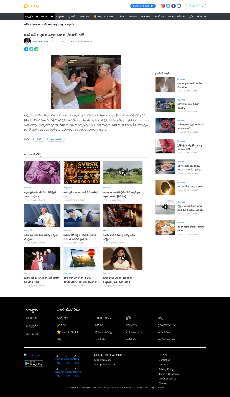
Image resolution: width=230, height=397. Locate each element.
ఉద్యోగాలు (62, 318)
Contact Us (164, 360)
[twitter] (31, 51)
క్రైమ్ (128, 318)
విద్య (160, 318)
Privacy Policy (166, 369)
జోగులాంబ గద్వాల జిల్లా (53, 24)
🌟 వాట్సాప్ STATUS (69, 332)
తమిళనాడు (32, 334)
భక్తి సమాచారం (134, 332)
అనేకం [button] (199, 16)
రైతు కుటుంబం (166, 325)
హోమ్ (26, 24)
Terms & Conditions (169, 374)
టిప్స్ (59, 339)
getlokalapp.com (102, 360)
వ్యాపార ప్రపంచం (167, 339)
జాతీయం (131, 325)
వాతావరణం (164, 332)
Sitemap (163, 383)
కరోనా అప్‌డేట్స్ (103, 332)
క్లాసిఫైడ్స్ (131, 339)
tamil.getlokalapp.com (105, 364)
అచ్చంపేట (70, 24)
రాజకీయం (101, 339)
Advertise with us (167, 378)
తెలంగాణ (44, 16)
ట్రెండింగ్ (61, 325)
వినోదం (99, 325)
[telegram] (26, 51)
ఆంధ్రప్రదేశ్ (29, 16)
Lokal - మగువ (103, 318)
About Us (163, 364)
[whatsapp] (36, 51)
